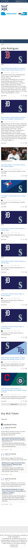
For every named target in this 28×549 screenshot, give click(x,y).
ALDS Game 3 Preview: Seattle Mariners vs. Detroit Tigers (13, 262)
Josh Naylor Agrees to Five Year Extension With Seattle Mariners (13, 165)
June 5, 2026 (15, 121)
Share (11, 449)
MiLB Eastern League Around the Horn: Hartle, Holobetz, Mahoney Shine (13, 463)
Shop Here (4, 419)
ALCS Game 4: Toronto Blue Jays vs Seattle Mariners (13, 196)
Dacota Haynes (7, 169)
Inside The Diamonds (10, 427)
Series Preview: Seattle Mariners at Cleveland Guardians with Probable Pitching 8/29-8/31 (13, 390)
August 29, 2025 (16, 394)
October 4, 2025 (16, 331)
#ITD (13, 435)
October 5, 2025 (16, 298)
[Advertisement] (14, 29)
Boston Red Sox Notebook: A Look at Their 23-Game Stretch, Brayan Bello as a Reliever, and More (13, 491)
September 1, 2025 (17, 362)
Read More (3, 95)
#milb (21, 460)
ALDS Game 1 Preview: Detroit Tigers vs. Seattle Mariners (12, 327)
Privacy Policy (14, 547)
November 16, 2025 (17, 169)
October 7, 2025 (16, 265)
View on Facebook (4, 449)
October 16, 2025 (17, 200)
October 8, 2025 (16, 233)
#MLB (10, 435)
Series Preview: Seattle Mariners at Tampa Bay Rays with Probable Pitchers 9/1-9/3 (13, 358)
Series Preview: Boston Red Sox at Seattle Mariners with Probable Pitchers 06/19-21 (13, 69)
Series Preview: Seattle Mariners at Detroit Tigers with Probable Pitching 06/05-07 (13, 118)
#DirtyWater (4, 435)
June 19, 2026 (15, 72)
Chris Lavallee (6, 72)
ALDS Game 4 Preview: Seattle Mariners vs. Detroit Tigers (13, 229)
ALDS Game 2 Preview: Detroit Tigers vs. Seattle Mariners (12, 294)
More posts (14, 404)
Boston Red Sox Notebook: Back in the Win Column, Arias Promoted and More (13, 439)
